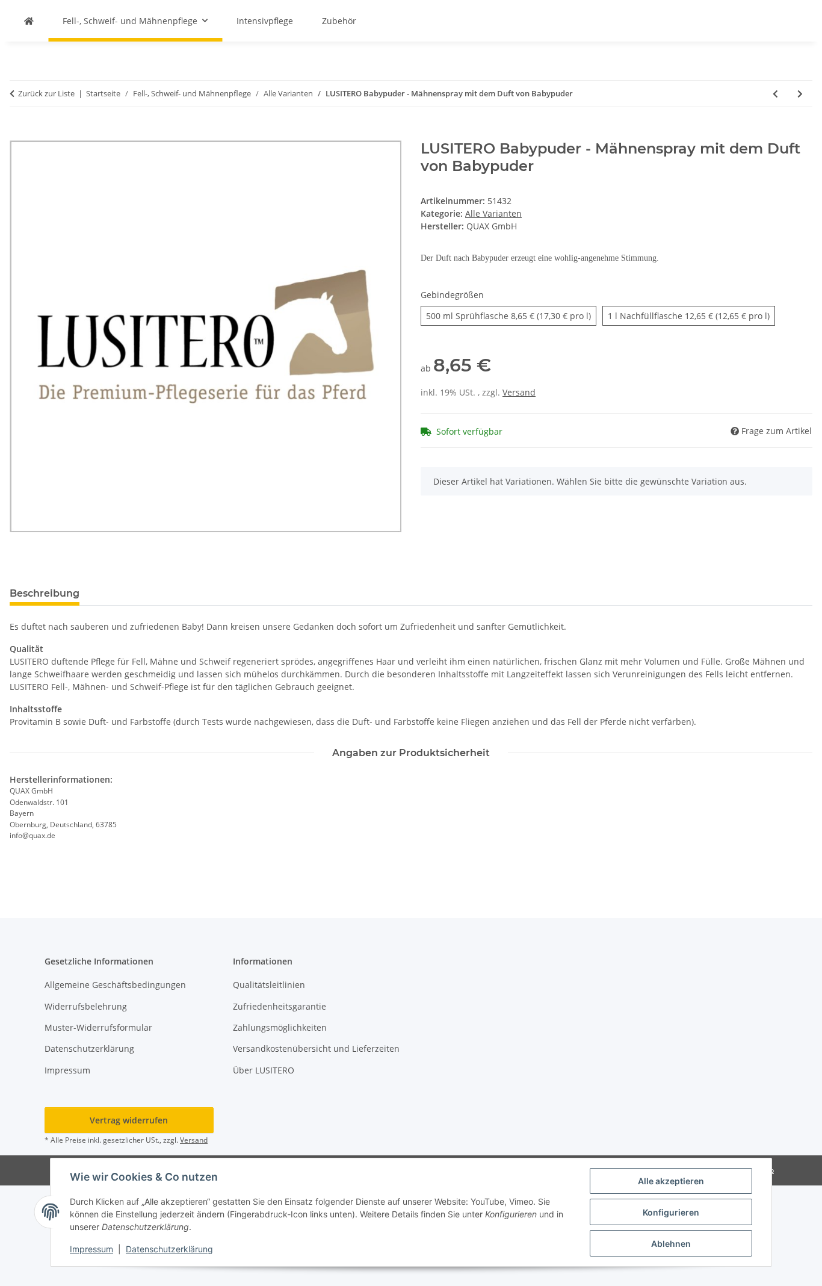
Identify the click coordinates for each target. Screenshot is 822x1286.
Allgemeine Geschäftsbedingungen (115, 984)
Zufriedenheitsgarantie (279, 1006)
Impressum (91, 1249)
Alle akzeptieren (671, 1181)
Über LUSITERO (263, 1070)
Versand (519, 392)
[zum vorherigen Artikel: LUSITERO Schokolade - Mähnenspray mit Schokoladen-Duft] (775, 94)
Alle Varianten (493, 213)
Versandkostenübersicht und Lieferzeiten (316, 1048)
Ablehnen (671, 1243)
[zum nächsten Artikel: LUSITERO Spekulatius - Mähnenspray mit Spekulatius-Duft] (800, 94)
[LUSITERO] (29, 21)
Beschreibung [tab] (44, 593)
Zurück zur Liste (46, 93)
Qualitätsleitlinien (269, 984)
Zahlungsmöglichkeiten (280, 1027)
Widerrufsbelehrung (86, 1006)
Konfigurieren (671, 1212)
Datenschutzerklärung (169, 1249)
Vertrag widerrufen (129, 1120)
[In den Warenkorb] (19, 133)
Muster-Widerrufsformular (98, 1027)
